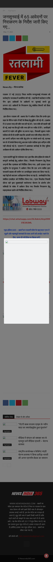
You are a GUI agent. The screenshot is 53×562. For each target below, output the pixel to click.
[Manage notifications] (46, 556)
